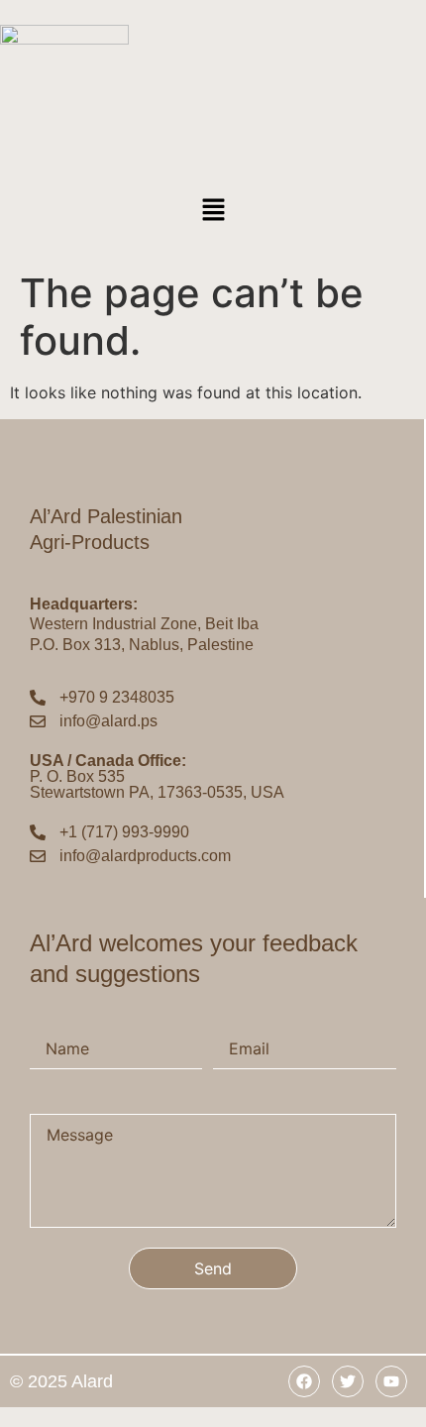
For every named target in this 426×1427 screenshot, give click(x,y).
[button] (213, 210)
